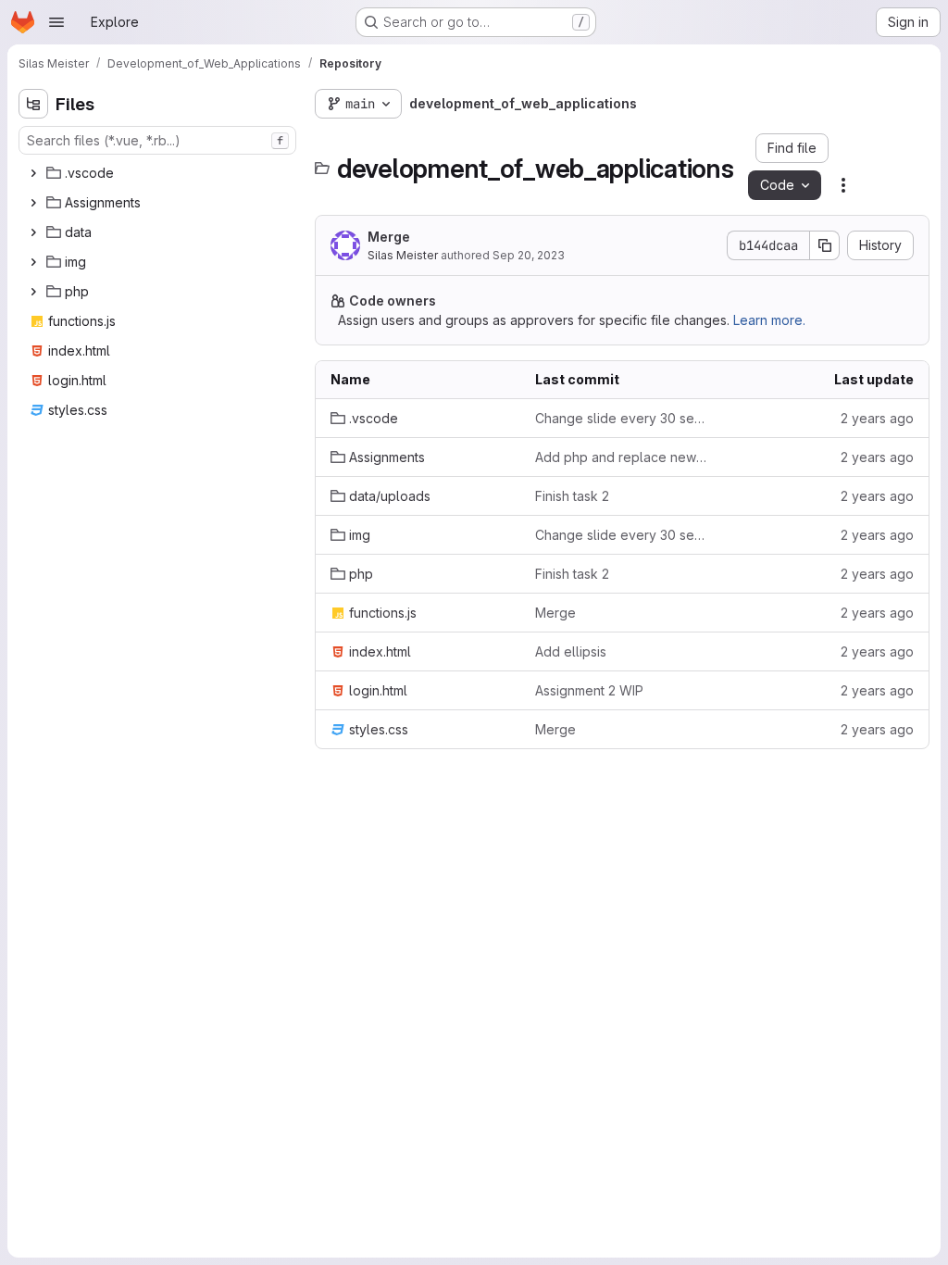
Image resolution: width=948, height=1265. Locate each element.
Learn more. (769, 320)
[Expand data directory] (33, 232)
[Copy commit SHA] (825, 245)
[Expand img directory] (33, 262)
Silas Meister (403, 255)
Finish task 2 (572, 496)
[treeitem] (159, 173)
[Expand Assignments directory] (33, 203)
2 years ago (877, 418)
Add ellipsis (570, 651)
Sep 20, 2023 (529, 255)
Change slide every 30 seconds (622, 418)
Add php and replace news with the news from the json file (622, 457)
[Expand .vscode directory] (33, 173)
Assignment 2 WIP (589, 690)
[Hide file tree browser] (33, 104)
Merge (389, 236)
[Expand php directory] (33, 292)
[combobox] (157, 140)
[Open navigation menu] (56, 22)
